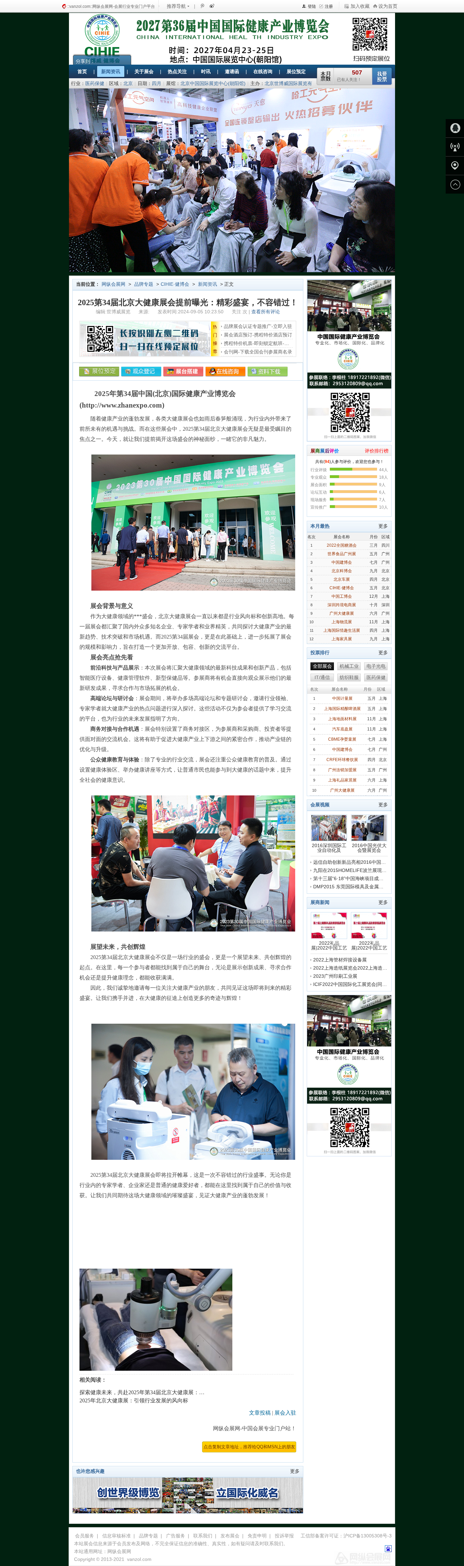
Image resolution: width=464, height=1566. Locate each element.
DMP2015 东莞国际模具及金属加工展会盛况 (360, 886)
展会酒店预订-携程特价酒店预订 (258, 334)
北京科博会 (342, 570)
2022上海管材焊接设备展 (340, 959)
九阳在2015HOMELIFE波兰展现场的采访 (357, 870)
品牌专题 (143, 284)
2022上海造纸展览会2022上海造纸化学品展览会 (364, 968)
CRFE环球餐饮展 (342, 759)
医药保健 (94, 83)
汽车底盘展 (342, 729)
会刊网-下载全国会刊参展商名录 (258, 352)
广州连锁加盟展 (342, 770)
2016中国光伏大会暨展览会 (369, 848)
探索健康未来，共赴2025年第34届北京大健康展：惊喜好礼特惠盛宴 (161, 1392)
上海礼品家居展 (342, 780)
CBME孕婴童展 (342, 739)
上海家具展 (342, 639)
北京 (128, 83)
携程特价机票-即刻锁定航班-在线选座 (263, 343)
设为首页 (387, 6)
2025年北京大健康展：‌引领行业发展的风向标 (133, 1400)
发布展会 (229, 1535)
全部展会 (322, 666)
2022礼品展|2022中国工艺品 (329, 945)
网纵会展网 (113, 284)
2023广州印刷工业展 (335, 976)
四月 (156, 83)
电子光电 (376, 666)
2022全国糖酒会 (342, 545)
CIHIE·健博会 (175, 284)
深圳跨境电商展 (341, 605)
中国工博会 (342, 596)
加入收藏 (360, 6)
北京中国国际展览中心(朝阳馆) (213, 83)
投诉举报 (284, 1535)
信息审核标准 (116, 1535)
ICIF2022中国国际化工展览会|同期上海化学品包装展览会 (373, 984)
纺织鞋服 (349, 677)
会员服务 (84, 1535)
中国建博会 (342, 562)
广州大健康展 (341, 613)
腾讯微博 (202, 6)
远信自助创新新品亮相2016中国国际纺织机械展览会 (368, 862)
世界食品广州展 (341, 553)
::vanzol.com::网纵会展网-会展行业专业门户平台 (111, 6)
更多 (295, 1471)
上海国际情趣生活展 (341, 630)
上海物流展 (342, 622)
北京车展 (342, 579)
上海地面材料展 (342, 718)
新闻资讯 (207, 284)
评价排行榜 (377, 451)
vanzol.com (139, 1559)
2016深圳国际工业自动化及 (329, 848)
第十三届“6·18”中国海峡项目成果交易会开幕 (360, 878)
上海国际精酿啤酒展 (342, 708)
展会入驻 (285, 1413)
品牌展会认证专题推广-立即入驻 (258, 326)
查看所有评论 (265, 311)
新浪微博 (211, 6)
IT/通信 (322, 677)
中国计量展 (342, 698)
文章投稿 (260, 1413)
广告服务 (175, 1535)
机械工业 (349, 666)
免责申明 (257, 1535)
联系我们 (202, 1535)
